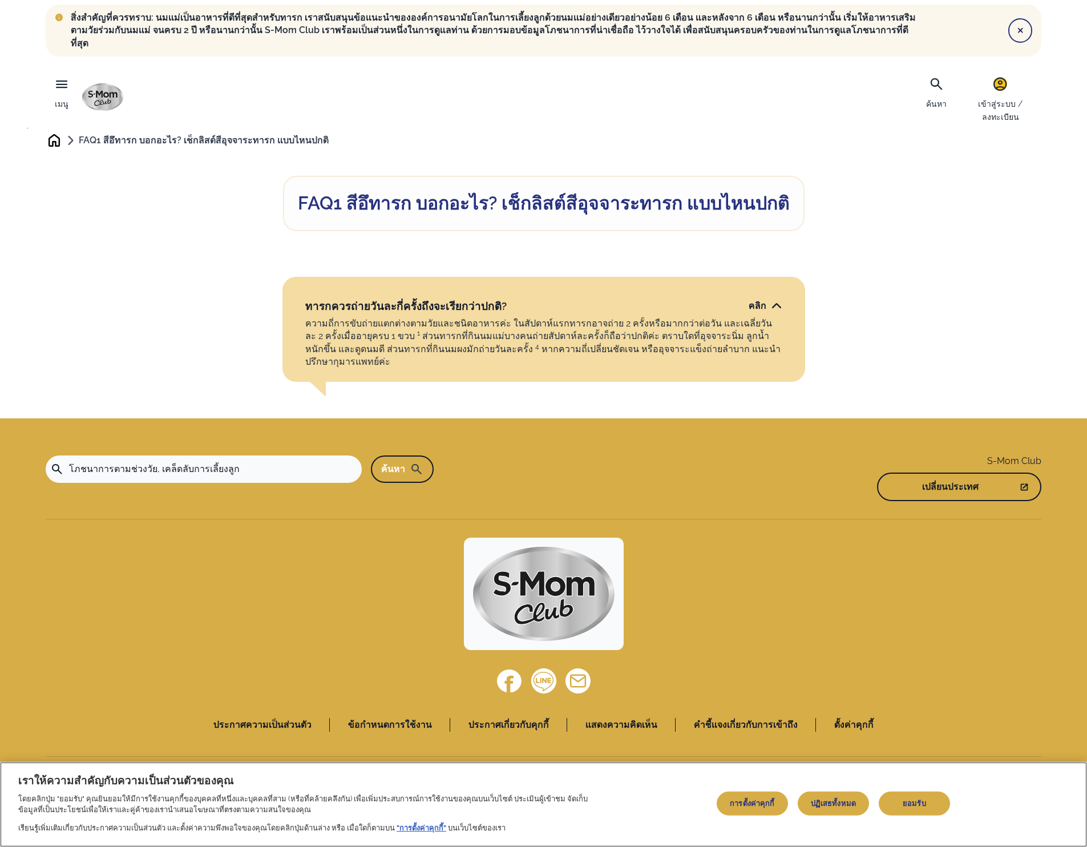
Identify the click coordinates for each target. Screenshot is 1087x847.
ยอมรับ (914, 803)
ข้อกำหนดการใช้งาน (390, 724)
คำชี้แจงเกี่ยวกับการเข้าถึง (746, 724)
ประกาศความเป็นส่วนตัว (262, 724)
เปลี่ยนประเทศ (950, 486)
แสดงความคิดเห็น (621, 724)
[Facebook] (509, 680)
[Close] (1020, 30)
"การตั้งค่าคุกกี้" (421, 828)
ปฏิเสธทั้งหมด (833, 803)
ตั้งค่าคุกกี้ (854, 724)
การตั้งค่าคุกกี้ (752, 803)
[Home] (102, 97)
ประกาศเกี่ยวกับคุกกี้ (508, 724)
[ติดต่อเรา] (578, 680)
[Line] (543, 680)
